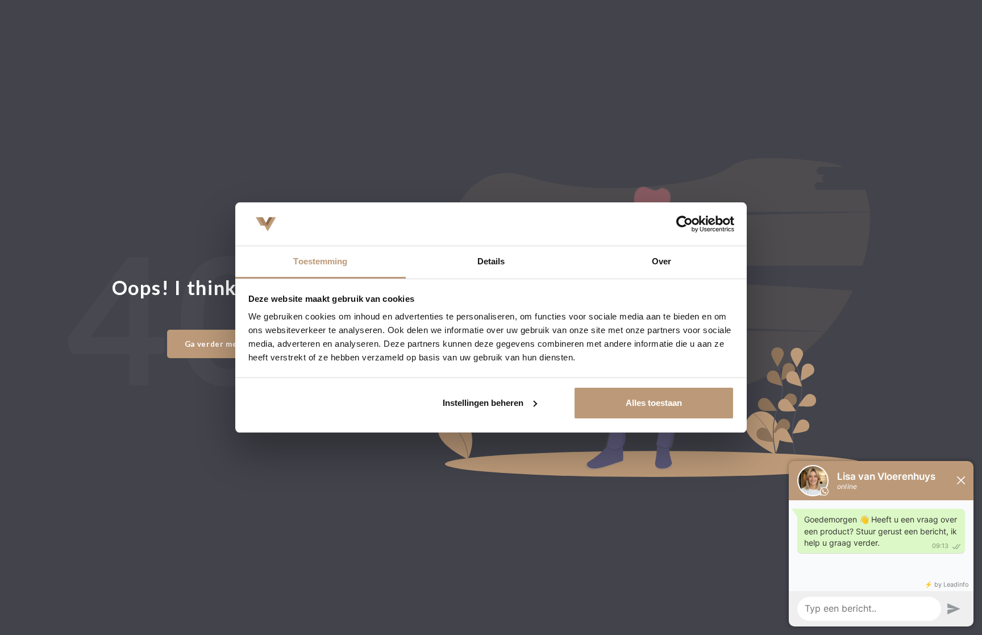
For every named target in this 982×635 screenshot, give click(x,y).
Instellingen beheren (483, 403)
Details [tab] (491, 261)
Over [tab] (661, 261)
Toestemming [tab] (320, 261)
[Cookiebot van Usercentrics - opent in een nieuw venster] (684, 224)
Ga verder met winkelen (232, 343)
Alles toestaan (654, 403)
